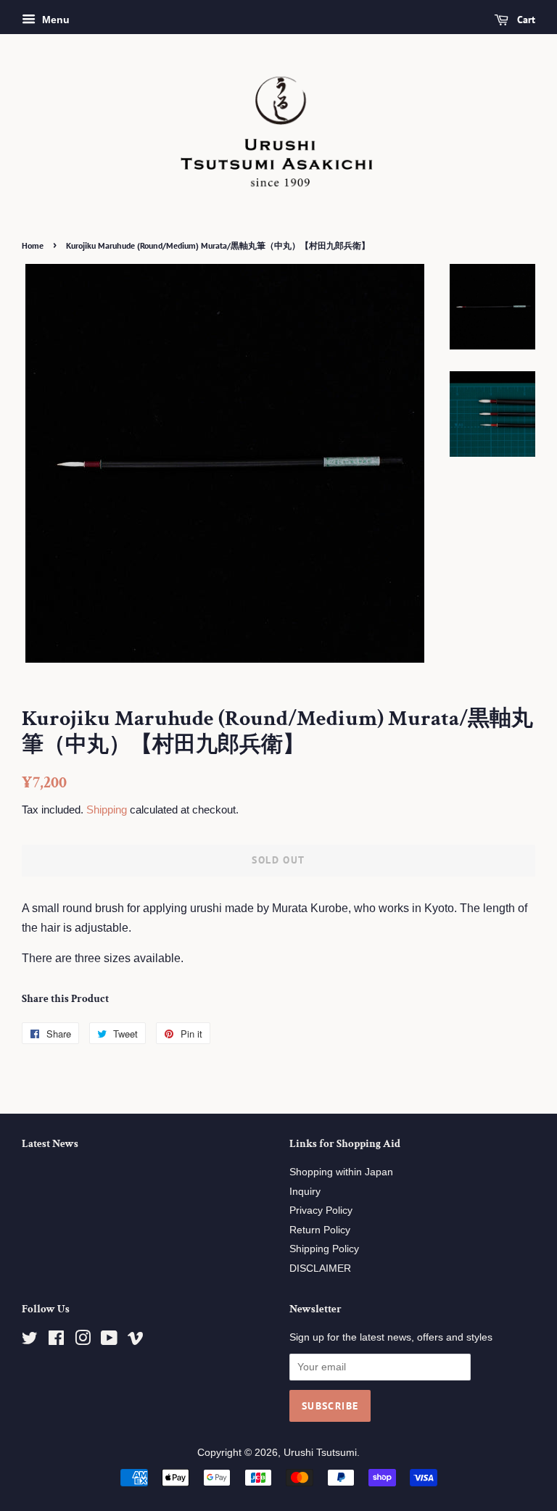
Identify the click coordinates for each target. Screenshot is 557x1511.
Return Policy (319, 1230)
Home (33, 245)
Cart (524, 19)
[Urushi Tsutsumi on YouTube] (109, 1341)
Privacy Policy (320, 1210)
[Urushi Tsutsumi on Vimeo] (136, 1341)
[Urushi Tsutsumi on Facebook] (56, 1341)
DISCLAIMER (320, 1268)
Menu (54, 19)
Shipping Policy (324, 1248)
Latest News (50, 1144)
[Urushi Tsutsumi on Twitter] (30, 1341)
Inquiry (305, 1191)
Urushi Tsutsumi (320, 1452)
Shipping (106, 809)
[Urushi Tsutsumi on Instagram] (83, 1341)
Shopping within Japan (341, 1172)
